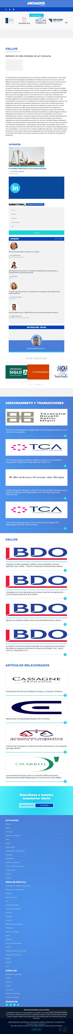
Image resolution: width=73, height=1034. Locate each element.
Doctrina (8, 878)
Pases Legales (10, 847)
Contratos (9, 920)
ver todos (58, 239)
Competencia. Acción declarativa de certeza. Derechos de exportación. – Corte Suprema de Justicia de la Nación (35, 593)
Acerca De (9, 982)
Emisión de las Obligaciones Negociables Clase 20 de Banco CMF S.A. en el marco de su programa (36, 431)
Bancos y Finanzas (11, 897)
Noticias (8, 843)
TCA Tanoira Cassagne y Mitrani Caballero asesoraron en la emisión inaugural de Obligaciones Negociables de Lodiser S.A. (33, 461)
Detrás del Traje (10, 870)
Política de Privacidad (12, 997)
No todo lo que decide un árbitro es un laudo (24, 252)
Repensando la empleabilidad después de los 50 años (28, 719)
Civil (7, 901)
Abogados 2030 (22, 12)
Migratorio (9, 939)
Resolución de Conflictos (13, 955)
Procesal (8, 947)
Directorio (40, 12)
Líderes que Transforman (13, 835)
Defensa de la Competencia (14, 924)
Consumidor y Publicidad (13, 909)
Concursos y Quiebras (12, 905)
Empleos (32, 12)
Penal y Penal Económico (14, 943)
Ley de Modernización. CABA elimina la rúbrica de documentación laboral (33, 312)
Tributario (8, 962)
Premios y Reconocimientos (14, 866)
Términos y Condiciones (13, 993)
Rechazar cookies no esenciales (36, 1024)
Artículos (8, 824)
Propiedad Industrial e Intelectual (16, 951)
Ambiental (9, 893)
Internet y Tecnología (12, 932)
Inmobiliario (9, 928)
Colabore (8, 978)
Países (49, 12)
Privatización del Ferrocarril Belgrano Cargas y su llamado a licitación (34, 691)
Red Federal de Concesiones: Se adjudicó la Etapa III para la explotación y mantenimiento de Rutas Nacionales (33, 272)
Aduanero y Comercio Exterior (15, 889)
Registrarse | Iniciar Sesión (14, 974)
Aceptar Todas (36, 1029)
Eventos (8, 874)
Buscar (37, 233)
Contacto (8, 986)
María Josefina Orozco (36, 348)
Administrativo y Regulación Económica (18, 886)
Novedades (9, 855)
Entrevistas (9, 832)
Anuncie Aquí (10, 989)
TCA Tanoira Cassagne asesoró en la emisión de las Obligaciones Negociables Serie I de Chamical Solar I (32, 523)
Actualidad (9, 12)
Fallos (7, 839)
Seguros (8, 958)
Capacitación (9, 858)
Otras (7, 966)
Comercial (9, 912)
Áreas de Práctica (61, 12)
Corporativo (9, 916)
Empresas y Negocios (12, 862)
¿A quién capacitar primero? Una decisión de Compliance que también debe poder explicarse (34, 292)
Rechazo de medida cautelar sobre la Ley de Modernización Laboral (33, 620)
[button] (6, 9)
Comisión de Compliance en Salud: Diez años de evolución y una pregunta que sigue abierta (36, 747)
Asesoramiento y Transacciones (15, 851)
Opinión (8, 828)
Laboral (8, 935)
